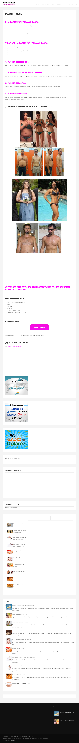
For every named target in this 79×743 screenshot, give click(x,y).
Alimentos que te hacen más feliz (20, 622)
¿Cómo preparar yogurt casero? (19, 614)
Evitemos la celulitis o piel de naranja (21, 683)
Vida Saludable (56, 4)
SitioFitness (15, 736)
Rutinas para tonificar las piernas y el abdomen (23, 657)
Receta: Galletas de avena (19, 578)
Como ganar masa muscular (20, 571)
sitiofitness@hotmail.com (39, 335)
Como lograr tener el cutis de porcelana (21, 639)
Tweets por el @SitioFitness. (11, 507)
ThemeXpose (30, 736)
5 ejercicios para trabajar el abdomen (21, 631)
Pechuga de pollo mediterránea (19, 648)
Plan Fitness (45, 4)
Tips (64, 4)
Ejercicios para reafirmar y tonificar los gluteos (23, 666)
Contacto (71, 4)
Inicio (37, 4)
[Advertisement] (39, 270)
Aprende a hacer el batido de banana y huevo (23, 605)
